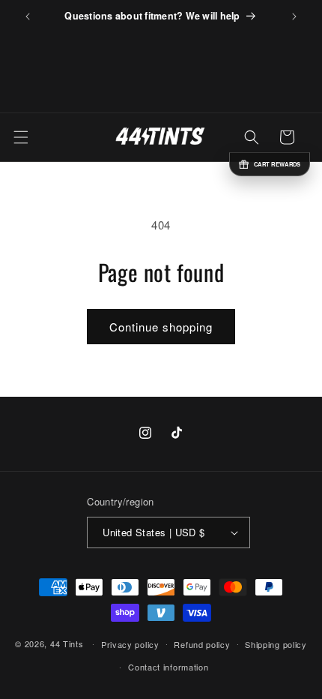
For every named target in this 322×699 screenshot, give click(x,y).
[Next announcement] (294, 16)
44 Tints (67, 643)
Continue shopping (161, 326)
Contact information (168, 667)
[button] (21, 137)
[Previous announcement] (27, 16)
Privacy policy (130, 644)
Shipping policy (276, 644)
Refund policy (202, 644)
